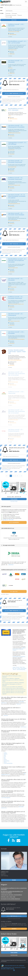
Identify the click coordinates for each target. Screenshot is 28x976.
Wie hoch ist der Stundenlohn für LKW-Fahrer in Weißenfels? (13, 682)
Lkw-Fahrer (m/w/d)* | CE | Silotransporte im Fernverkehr (16, 126)
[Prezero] (4, 585)
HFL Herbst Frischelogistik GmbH (14, 185)
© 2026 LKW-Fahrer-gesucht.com (11, 965)
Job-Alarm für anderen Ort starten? (14, 96)
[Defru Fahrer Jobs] (17, 574)
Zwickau (18, 668)
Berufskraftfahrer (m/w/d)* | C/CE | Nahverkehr (16, 109)
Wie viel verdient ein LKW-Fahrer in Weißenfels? (10, 678)
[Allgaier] (23, 574)
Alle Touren (8, 16)
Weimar (14, 669)
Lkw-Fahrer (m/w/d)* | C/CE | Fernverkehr (16, 332)
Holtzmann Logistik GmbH (13, 267)
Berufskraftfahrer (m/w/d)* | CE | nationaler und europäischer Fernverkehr (17, 260)
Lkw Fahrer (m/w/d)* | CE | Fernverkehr (15, 279)
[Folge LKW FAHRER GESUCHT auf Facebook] (8, 841)
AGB (13, 967)
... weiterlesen (18, 704)
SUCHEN (14, 20)
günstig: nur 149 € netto (8, 519)
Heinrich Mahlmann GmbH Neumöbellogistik (16, 339)
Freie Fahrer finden (14, 501)
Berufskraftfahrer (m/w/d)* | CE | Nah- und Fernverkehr (17, 42)
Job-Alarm (3, 968)
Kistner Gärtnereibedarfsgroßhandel (14, 360)
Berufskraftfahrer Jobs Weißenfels (19, 656)
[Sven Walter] (23, 579)
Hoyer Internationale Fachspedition (14, 436)
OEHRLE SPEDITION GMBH (13, 382)
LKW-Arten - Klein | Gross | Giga (8, 896)
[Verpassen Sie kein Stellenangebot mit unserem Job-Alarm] (18, 841)
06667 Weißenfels (13, 34)
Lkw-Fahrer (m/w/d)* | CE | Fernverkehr (15, 61)
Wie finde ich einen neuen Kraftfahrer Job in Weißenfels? (12, 686)
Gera (16, 668)
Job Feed (12, 968)
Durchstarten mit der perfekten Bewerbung (10, 898)
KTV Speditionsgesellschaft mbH (14, 203)
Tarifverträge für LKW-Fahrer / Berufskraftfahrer (11, 894)
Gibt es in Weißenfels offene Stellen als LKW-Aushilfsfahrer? (13, 688)
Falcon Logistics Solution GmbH (14, 321)
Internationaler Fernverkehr (11, 15)
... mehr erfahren (23, 726)
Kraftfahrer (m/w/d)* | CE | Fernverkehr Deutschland (15, 178)
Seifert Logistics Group (12, 49)
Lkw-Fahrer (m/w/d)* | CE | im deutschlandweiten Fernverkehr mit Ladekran (16, 196)
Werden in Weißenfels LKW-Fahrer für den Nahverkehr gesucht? (13, 691)
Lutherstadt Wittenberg (21, 669)
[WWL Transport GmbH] (3, 280)
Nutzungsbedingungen (6, 967)
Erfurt (24, 667)
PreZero (9, 115)
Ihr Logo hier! (14, 591)
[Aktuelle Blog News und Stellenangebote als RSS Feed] (13, 841)
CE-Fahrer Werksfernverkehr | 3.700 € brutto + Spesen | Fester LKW (17, 351)
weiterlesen (11, 564)
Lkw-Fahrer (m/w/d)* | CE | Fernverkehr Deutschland (15, 161)
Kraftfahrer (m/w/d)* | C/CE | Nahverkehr (16, 25)
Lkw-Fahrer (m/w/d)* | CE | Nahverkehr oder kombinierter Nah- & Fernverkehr (16, 373)
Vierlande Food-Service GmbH (13, 31)
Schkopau (11, 439)
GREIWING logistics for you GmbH (14, 132)
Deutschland (12, 135)
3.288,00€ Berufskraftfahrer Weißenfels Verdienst (19, 649)
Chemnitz (17, 667)
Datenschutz (17, 967)
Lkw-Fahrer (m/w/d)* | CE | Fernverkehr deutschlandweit (16, 214)
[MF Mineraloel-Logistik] (11, 574)
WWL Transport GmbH (12, 287)
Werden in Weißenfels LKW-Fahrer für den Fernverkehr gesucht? (14, 689)
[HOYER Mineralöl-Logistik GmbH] (17, 579)
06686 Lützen (12, 53)
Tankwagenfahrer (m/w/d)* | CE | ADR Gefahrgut (17, 143)
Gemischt (20, 15)
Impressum (21, 965)
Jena (13, 668)
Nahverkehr (8, 13)
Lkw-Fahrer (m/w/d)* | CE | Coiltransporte (15, 314)
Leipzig (14, 667)
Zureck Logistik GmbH (12, 166)
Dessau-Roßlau (23, 668)
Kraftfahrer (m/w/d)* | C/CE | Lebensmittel (16, 392)
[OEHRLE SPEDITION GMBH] (3, 373)
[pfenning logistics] (4, 574)
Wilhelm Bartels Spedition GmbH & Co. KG (15, 304)
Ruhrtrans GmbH (11, 149)
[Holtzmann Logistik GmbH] (3, 260)
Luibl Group (10, 67)
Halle (21, 667)
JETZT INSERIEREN (14, 522)
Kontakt (23, 967)
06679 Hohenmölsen (13, 118)
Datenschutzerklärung (6, 103)
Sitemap (8, 968)
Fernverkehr (14, 13)
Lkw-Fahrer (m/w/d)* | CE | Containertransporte (15, 430)
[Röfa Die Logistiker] (11, 585)
